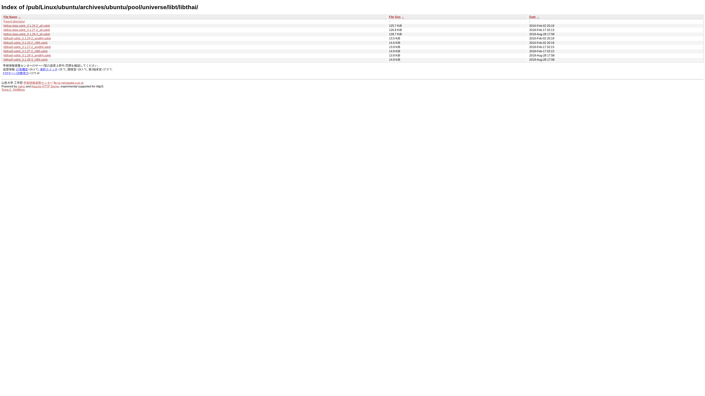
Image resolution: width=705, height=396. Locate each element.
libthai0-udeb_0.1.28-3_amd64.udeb (27, 55)
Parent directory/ (14, 21)
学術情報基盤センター (38, 82)
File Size (395, 17)
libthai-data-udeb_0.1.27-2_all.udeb (26, 30)
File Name (10, 17)
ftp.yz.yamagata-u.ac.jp (69, 82)
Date (532, 17)
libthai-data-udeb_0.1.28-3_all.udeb (26, 34)
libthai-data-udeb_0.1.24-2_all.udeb (26, 25)
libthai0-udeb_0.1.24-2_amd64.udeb (27, 38)
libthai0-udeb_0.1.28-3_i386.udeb (25, 59)
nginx (21, 86)
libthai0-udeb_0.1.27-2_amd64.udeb (27, 47)
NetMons (19, 89)
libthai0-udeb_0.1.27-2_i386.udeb (25, 51)
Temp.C (6, 89)
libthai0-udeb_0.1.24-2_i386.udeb (25, 42)
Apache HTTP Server (45, 86)
